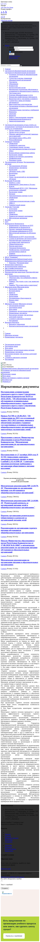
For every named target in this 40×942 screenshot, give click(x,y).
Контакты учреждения (17, 324)
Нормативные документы (18, 168)
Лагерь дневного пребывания (19, 130)
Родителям (8, 181)
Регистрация (13, 58)
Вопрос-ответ (14, 300)
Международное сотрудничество (20, 104)
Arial (2, 7)
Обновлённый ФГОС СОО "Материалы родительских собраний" (23, 189)
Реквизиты (13, 112)
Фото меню (13, 309)
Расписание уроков (15, 155)
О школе (8, 836)
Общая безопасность (16, 244)
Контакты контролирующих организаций (23, 326)
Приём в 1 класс (14, 182)
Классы (11, 186)
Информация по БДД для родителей (21, 237)
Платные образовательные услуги (21, 95)
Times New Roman (8, 7)
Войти (7, 45)
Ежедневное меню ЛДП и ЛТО (20, 138)
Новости (12, 212)
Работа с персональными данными (21, 117)
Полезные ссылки (15, 160)
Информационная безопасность (20, 119)
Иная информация (15, 140)
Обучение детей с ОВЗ (17, 171)
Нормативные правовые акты (19, 276)
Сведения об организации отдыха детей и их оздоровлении (22, 127)
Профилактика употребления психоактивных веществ (19, 250)
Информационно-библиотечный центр (18, 259)
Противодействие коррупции (15, 272)
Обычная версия (6, 20)
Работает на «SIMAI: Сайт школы (12, 877)
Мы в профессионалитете (14, 268)
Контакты (8, 322)
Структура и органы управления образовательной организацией (20, 79)
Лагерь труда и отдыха (17, 132)
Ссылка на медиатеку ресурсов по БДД (22, 238)
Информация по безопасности (19, 227)
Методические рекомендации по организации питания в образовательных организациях (19, 562)
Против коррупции (15, 246)
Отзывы (12, 302)
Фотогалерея (13, 296)
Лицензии (12, 114)
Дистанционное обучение (14, 162)
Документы (13, 82)
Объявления (13, 143)
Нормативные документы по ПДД (21, 225)
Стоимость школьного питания (20, 319)
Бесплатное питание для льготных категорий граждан (21, 316)
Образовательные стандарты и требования (24, 110)
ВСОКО (8, 220)
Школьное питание (11, 304)
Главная (7, 69)
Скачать (3, 412)
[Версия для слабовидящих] (2, 63)
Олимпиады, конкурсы (17, 145)
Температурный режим (17, 205)
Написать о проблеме (14, 936)
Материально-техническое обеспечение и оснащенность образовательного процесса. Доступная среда (24, 91)
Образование (13, 84)
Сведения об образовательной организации (20, 71)
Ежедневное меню (15, 307)
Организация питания (17, 306)
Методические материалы (18, 218)
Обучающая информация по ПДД (21, 231)
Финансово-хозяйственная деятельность (23, 97)
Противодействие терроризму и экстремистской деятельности (20, 241)
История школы (14, 291)
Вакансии (12, 115)
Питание (12, 175)
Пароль (11, 50)
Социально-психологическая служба (22, 201)
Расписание (13, 169)
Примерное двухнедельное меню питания (23, 311)
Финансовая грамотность (14, 265)
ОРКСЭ (12, 203)
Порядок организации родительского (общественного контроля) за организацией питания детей (17, 517)
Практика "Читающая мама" (19, 263)
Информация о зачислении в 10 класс (22, 184)
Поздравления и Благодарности (20, 298)
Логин (11, 47)
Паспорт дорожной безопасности (20, 229)
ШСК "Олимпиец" (11, 257)
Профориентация (15, 158)
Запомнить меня (16, 52)
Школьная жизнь (11, 287)
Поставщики (13, 320)
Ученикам (8, 141)
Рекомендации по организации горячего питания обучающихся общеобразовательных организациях (19, 530)
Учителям (8, 207)
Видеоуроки (13, 173)
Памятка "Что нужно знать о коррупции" (23, 285)
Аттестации (13, 209)
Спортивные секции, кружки (19, 147)
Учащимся (8, 842)
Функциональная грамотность (15, 266)
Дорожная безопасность (17, 248)
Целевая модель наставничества (16, 270)
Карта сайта (9, 851)
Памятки (12, 253)
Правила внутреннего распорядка (21, 156)
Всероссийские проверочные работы (22, 153)
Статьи (11, 199)
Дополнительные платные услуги (21, 196)
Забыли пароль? (14, 56)
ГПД (6, 222)
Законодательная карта (17, 121)
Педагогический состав (17, 87)
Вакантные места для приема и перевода (23, 99)
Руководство (13, 86)
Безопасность (9, 223)
